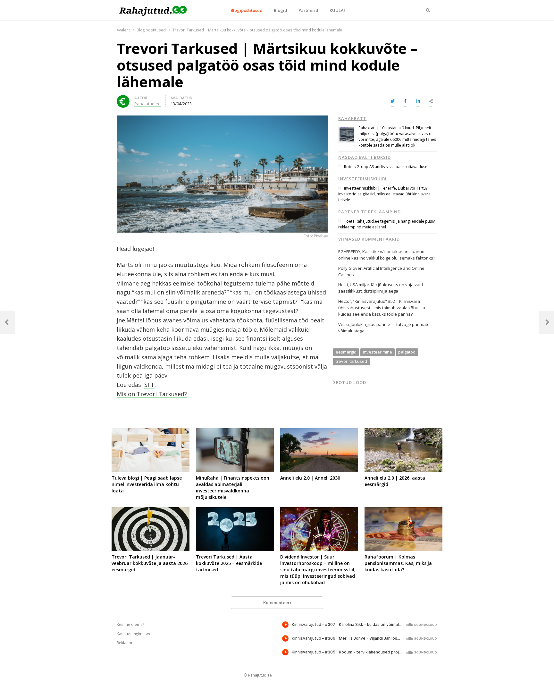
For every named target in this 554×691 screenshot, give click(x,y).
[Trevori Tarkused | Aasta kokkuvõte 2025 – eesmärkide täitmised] (235, 511)
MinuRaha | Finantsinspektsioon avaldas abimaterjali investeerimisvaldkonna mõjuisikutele (232, 487)
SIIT (149, 384)
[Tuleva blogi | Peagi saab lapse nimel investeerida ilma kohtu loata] (150, 432)
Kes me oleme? (130, 624)
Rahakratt (352, 118)
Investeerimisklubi (362, 179)
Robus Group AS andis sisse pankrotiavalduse (385, 166)
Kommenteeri (277, 602)
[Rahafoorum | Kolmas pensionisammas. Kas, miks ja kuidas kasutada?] (403, 511)
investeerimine (377, 352)
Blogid (280, 10)
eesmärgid (346, 352)
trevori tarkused (351, 361)
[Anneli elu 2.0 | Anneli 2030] (319, 432)
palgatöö (407, 352)
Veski (343, 324)
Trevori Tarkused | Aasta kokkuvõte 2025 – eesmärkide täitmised (229, 563)
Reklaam (124, 642)
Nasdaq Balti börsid (364, 157)
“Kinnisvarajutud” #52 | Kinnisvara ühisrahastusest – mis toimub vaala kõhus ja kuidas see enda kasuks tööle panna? (381, 307)
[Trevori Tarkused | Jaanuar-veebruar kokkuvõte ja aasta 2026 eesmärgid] (150, 511)
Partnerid (308, 10)
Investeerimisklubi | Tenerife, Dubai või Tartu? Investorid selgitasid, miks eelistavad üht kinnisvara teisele (384, 193)
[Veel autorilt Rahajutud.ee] (123, 99)
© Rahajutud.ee (258, 675)
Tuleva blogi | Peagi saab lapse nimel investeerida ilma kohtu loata (147, 484)
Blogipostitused (247, 10)
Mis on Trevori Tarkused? (152, 394)
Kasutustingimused (134, 633)
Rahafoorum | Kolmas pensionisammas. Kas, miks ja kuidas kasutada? (398, 563)
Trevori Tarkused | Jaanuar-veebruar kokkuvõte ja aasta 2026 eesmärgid (150, 563)
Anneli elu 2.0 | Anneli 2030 (310, 478)
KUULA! (337, 10)
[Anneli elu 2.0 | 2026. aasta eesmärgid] (403, 432)
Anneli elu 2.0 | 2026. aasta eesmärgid (395, 481)
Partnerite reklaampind (369, 212)
